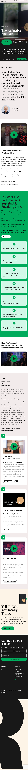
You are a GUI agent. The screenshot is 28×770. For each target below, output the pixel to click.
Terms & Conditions (15, 694)
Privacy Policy (4, 694)
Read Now (6, 236)
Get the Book (7, 42)
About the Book (10, 59)
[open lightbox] (14, 134)
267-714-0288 (18, 676)
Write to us (18, 680)
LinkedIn (3, 670)
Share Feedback (8, 628)
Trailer (3, 59)
